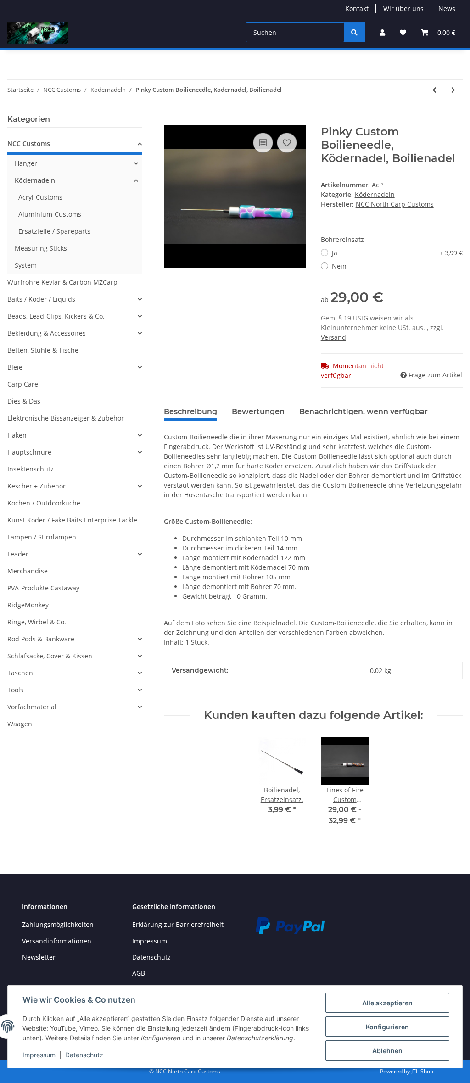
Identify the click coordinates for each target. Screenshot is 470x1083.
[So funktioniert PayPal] (290, 924)
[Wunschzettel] (403, 32)
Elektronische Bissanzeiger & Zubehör (65, 418)
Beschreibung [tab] (190, 411)
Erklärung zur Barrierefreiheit (178, 924)
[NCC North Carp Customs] (37, 32)
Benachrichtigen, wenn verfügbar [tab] (363, 411)
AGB (138, 973)
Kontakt (357, 8)
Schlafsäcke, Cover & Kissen (49, 655)
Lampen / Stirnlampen (41, 537)
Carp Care (22, 384)
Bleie (14, 367)
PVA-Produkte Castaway (43, 588)
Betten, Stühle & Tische (42, 350)
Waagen (19, 723)
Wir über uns (403, 8)
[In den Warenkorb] (171, 120)
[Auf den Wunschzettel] (287, 143)
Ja (397, 252)
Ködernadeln (375, 194)
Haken (17, 435)
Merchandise (27, 571)
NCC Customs (28, 143)
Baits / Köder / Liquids (41, 299)
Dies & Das (23, 401)
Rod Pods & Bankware (40, 638)
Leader (17, 554)
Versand (333, 337)
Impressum (149, 941)
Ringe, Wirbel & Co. (36, 621)
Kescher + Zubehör (36, 486)
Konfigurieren (387, 1027)
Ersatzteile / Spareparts (54, 231)
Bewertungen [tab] (258, 411)
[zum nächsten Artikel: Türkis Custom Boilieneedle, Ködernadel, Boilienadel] (453, 90)
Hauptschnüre (29, 452)
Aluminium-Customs (49, 214)
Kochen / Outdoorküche (43, 503)
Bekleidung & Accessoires (46, 333)
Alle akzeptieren (387, 1003)
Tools (15, 689)
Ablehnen (387, 1051)
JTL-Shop (422, 1071)
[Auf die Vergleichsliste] (263, 143)
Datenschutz (151, 957)
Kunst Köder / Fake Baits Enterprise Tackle (72, 520)
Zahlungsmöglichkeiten (58, 924)
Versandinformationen (56, 941)
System (26, 265)
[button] (382, 32)
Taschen (20, 672)
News (446, 8)
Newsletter (39, 957)
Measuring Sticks (41, 248)
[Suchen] (354, 32)
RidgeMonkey (28, 604)
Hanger (26, 163)
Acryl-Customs (40, 197)
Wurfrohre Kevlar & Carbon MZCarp (62, 282)
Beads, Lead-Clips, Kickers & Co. (56, 316)
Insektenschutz (30, 469)
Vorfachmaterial (31, 706)
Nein (339, 266)
